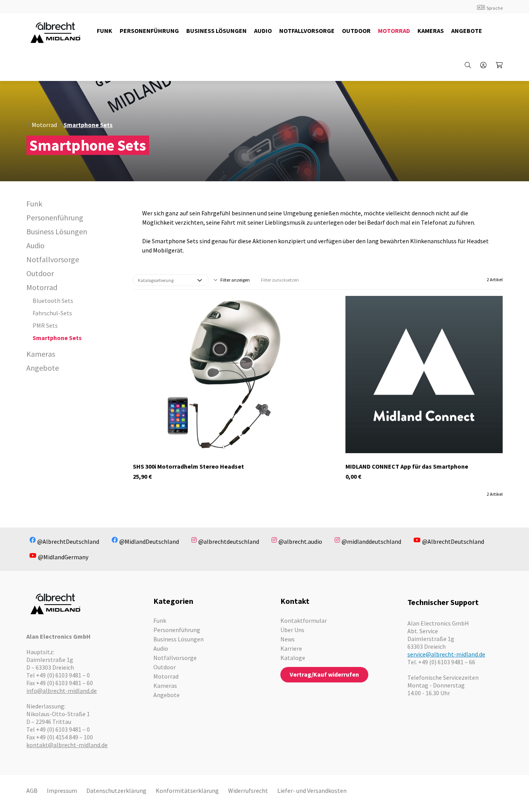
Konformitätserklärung (187, 790)
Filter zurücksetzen (280, 280)
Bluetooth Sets (53, 300)
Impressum (62, 790)
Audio (35, 245)
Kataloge (292, 658)
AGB (32, 790)
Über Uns (292, 630)
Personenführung (54, 217)
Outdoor (40, 273)
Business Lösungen (56, 231)
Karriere (291, 648)
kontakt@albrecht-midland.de (67, 745)
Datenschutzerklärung (116, 790)
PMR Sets (45, 325)
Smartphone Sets (88, 125)
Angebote (42, 368)
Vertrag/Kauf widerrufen (324, 674)
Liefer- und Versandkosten (312, 790)
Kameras (40, 354)
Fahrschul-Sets (52, 313)
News (287, 639)
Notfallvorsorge (52, 259)
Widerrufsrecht (248, 790)
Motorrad (44, 125)
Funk (34, 203)
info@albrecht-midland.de (61, 690)
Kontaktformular (303, 620)
